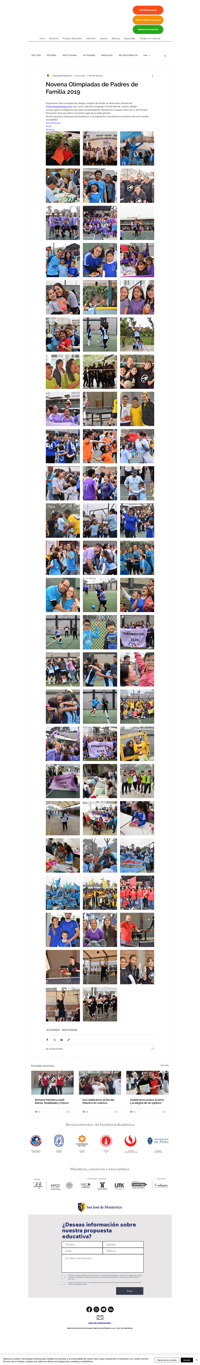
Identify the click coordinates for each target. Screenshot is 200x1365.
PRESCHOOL (107, 55)
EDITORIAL (52, 55)
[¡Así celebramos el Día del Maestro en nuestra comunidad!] (100, 1083)
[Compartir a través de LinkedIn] (61, 1039)
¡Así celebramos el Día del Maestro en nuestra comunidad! (98, 1101)
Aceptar (186, 1360)
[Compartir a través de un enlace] (68, 1039)
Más (145, 55)
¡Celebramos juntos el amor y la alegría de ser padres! (147, 1101)
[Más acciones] (152, 75)
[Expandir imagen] (63, 148)
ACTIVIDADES (89, 55)
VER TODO (36, 55)
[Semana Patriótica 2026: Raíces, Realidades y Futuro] (52, 1083)
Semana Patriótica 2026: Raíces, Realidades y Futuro (52, 1101)
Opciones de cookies (167, 1360)
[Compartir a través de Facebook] (47, 1039)
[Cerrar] (196, 1360)
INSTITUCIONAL (70, 55)
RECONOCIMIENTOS (128, 55)
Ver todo (165, 1065)
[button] (129, 39)
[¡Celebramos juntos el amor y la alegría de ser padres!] (147, 1083)
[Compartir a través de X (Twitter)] (54, 1039)
